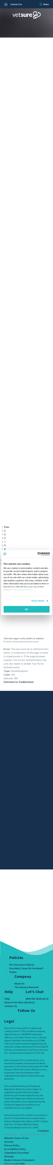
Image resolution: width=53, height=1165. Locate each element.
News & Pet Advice (15, 1002)
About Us (19, 983)
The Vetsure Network (26, 987)
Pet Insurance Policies (21, 964)
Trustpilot (43, 1130)
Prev (6, 527)
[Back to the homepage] (6, 4)
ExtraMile (20, 1163)
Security (9, 1141)
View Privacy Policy (22, 590)
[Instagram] (32, 1017)
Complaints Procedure (16, 1152)
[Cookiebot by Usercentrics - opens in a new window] (38, 554)
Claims (13, 972)
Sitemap (9, 1156)
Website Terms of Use (16, 1138)
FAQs (7, 998)
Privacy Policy (12, 1145)
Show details (37, 601)
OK (26, 609)
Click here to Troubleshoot (19, 682)
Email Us (30, 1002)
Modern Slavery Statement (19, 1160)
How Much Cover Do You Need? (26, 968)
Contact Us (16, 4)
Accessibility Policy (15, 1149)
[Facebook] (24, 1017)
